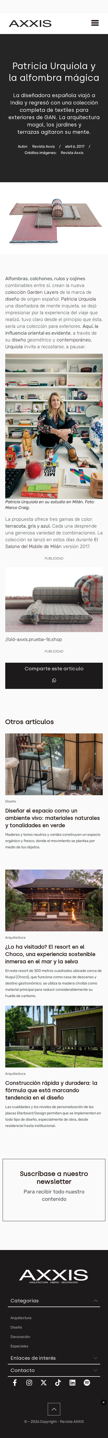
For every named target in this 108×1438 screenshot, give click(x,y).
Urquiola (14, 347)
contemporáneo (74, 340)
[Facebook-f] (18, 1385)
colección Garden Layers (32, 292)
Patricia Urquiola (78, 299)
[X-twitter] (46, 1385)
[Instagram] (32, 1385)
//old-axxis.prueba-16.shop (33, 639)
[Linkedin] (75, 1385)
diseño (12, 299)
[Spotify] (90, 1385)
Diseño (10, 801)
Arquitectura (15, 937)
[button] (54, 680)
